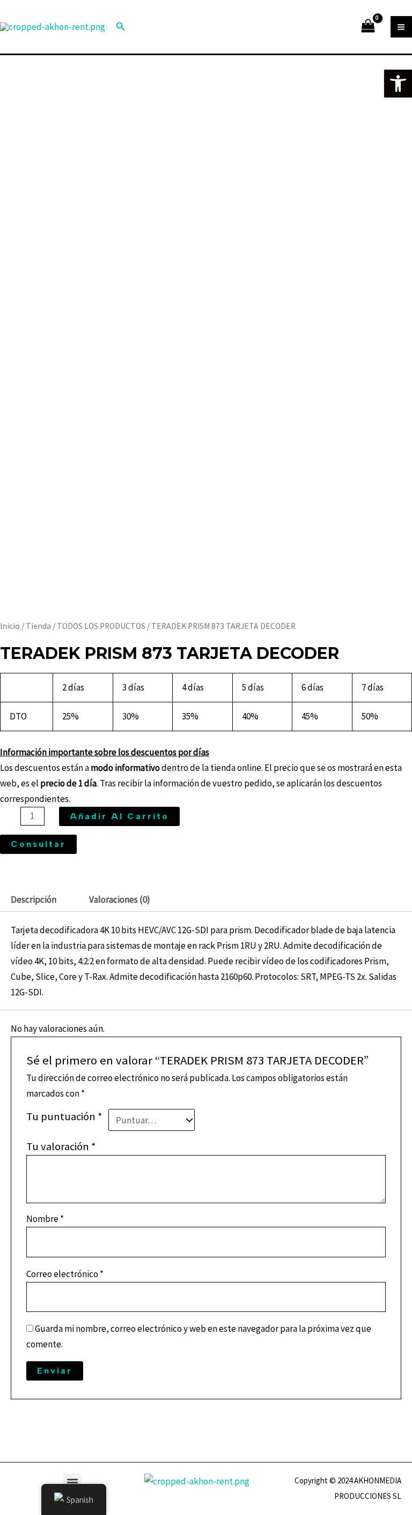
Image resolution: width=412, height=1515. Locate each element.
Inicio (10, 626)
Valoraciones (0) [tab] (119, 899)
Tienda (38, 626)
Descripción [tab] (33, 899)
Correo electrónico (65, 1274)
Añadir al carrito (119, 816)
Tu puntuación (64, 1116)
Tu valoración (61, 1146)
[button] (72, 1482)
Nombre (45, 1219)
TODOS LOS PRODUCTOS (101, 626)
